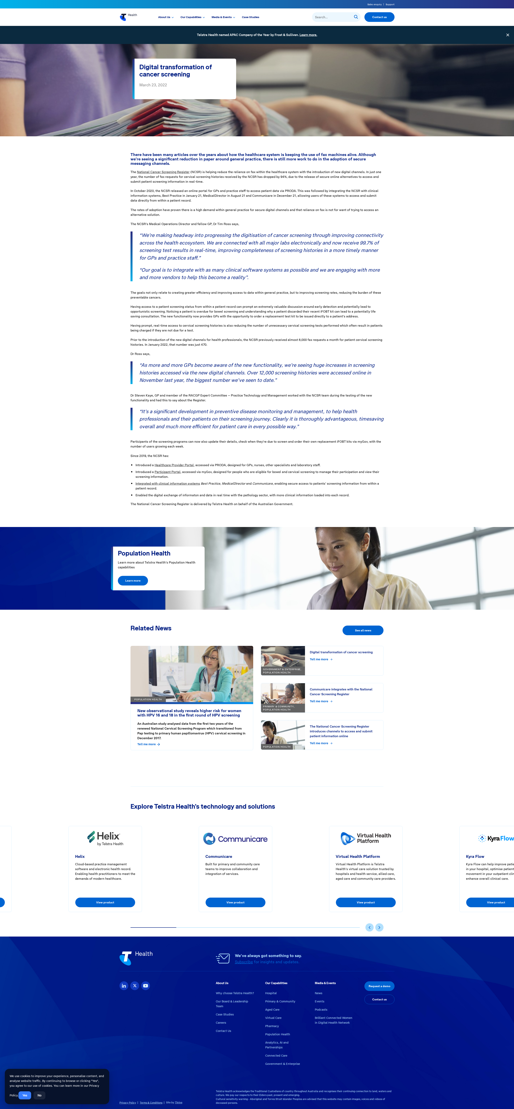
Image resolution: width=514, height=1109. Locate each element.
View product (105, 902)
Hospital (271, 993)
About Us (164, 17)
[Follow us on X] (134, 985)
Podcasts (321, 1010)
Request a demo (379, 986)
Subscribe (244, 961)
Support (390, 4)
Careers (221, 1023)
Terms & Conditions (151, 1102)
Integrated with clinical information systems (168, 483)
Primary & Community (280, 1001)
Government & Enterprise (282, 1064)
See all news (363, 630)
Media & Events (222, 17)
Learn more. (308, 35)
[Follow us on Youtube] (145, 985)
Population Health (277, 1034)
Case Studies (250, 17)
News (318, 993)
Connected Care (276, 1056)
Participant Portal (168, 472)
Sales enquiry (374, 4)
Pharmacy (272, 1026)
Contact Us (223, 1031)
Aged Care (272, 1010)
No (39, 1095)
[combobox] (336, 17)
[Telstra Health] (133, 17)
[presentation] (369, 927)
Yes (24, 1095)
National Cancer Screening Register (163, 172)
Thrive (178, 1102)
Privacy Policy (127, 1102)
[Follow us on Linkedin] (123, 985)
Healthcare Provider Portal (174, 465)
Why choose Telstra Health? (235, 993)
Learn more (133, 580)
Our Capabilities (191, 17)
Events (319, 1001)
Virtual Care (273, 1018)
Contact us (379, 17)
